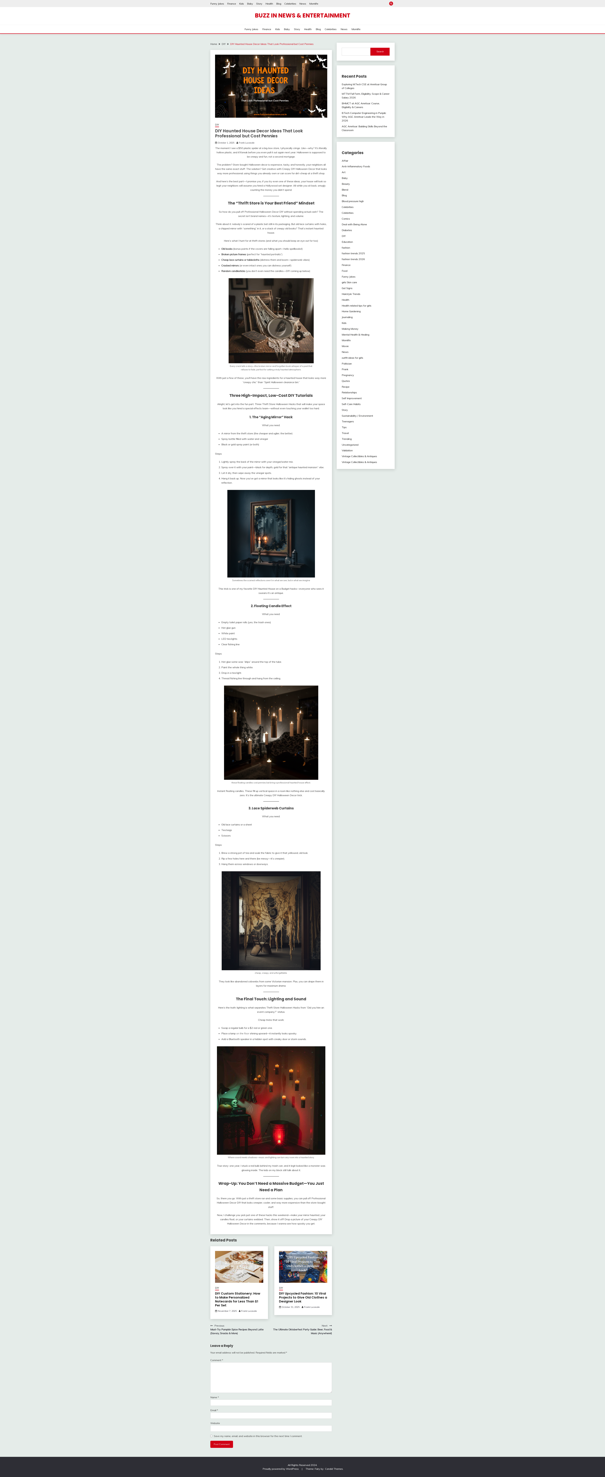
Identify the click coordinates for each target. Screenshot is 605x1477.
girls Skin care (349, 282)
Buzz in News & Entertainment (302, 15)
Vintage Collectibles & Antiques (359, 456)
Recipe (345, 386)
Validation (347, 450)
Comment (216, 1360)
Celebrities (290, 3)
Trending (347, 438)
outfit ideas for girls (352, 357)
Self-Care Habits (351, 404)
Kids (241, 3)
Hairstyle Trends (351, 294)
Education (347, 241)
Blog (278, 3)
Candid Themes (334, 1468)
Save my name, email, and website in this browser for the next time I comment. (258, 1436)
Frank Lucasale (246, 142)
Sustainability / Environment (357, 415)
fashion (346, 247)
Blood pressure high (353, 201)
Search (380, 51)
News (302, 3)
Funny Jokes (217, 3)
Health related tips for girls (356, 305)
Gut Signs (347, 288)
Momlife (313, 3)
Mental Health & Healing (355, 334)
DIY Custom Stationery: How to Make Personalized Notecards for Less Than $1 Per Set (237, 1299)
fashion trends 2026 (353, 259)
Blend (345, 189)
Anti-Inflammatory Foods (356, 166)
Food (344, 270)
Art (344, 172)
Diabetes (347, 230)
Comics (346, 218)
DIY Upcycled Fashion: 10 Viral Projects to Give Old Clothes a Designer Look (303, 1297)
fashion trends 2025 (353, 253)
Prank (345, 369)
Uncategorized (350, 444)
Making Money (350, 328)
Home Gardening (351, 311)
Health (269, 3)
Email (214, 1410)
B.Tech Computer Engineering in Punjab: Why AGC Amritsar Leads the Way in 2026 (364, 116)
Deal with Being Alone (354, 224)
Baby (250, 3)
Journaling (347, 317)
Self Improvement (352, 398)
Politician (347, 363)
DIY (217, 124)
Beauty (346, 183)
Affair (345, 160)
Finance (231, 3)
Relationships (349, 392)
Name (214, 1397)
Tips (344, 427)
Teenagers (348, 421)
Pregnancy (348, 375)
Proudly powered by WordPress (281, 1468)
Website (215, 1423)
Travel (345, 433)
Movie (345, 346)
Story (259, 3)
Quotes (346, 380)
